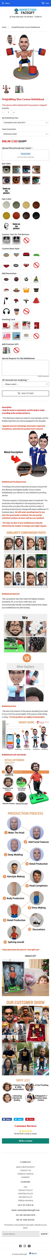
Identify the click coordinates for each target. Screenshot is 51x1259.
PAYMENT (25, 1177)
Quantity (5, 108)
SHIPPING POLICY (25, 1194)
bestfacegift (22, 1254)
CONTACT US (25, 1170)
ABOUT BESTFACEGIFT (25, 1167)
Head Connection (9, 129)
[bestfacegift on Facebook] (20, 1246)
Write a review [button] (25, 1141)
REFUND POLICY (25, 1197)
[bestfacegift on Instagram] (25, 1246)
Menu (7, 3)
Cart (47, 3)
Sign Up (44, 1234)
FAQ (25, 1187)
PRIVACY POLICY (26, 1190)
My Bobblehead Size (10, 118)
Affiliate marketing (25, 1200)
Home (4, 27)
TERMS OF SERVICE (25, 1174)
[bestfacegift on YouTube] (29, 1246)
